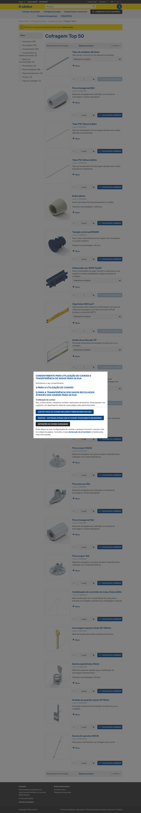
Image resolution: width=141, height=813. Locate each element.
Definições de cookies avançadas (53, 424)
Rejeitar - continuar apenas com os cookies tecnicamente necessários (70, 418)
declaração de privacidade (80, 432)
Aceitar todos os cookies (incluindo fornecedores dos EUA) (64, 412)
